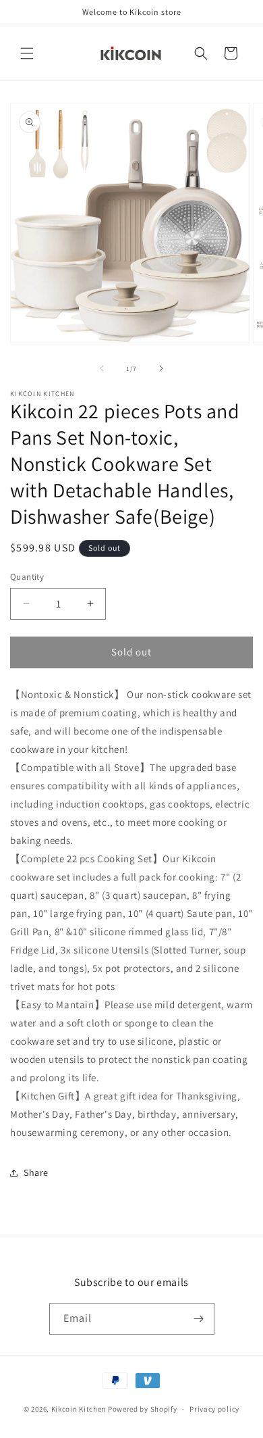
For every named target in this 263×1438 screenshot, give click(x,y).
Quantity (27, 576)
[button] (27, 53)
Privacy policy (214, 1409)
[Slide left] (102, 368)
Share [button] (36, 1172)
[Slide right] (161, 368)
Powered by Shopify (142, 1409)
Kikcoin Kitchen (79, 1409)
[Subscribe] (199, 1319)
